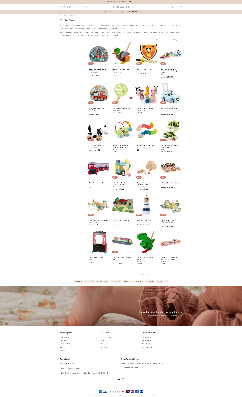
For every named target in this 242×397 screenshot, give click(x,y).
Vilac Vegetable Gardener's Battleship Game (170, 146)
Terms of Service (147, 347)
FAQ (61, 347)
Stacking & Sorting (102, 281)
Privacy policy (120, 394)
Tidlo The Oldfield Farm (121, 220)
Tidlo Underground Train (97, 183)
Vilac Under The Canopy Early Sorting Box (121, 183)
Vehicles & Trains (89, 281)
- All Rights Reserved (98, 395)
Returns (62, 350)
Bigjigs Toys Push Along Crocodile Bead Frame (121, 146)
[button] (70, 7)
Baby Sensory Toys (162, 281)
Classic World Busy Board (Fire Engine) (97, 109)
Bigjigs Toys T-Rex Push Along (145, 258)
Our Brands (104, 344)
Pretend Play (78, 281)
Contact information (153, 394)
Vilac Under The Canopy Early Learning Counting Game (169, 70)
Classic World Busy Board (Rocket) (97, 70)
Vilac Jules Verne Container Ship (122, 258)
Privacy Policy (146, 337)
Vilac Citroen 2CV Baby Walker (169, 109)
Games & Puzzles (115, 281)
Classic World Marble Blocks (98, 220)
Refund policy (146, 344)
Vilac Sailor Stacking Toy (145, 220)
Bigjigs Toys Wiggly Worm (145, 145)
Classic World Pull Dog (96, 145)
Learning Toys (150, 281)
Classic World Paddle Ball (121, 108)
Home (61, 15)
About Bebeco (64, 337)
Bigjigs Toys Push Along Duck (121, 70)
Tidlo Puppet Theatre (96, 257)
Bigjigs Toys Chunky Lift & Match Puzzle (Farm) (170, 258)
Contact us (63, 340)
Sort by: (151, 40)
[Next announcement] (182, 2)
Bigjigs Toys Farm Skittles (145, 108)
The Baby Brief (106, 337)
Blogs (102, 340)
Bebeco (90, 395)
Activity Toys (139, 281)
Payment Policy (147, 340)
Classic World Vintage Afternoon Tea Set (168, 221)
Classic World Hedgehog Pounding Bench (145, 183)
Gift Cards (104, 347)
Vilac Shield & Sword (144, 69)
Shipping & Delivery (66, 344)
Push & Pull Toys (128, 281)
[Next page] (147, 274)
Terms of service (130, 394)
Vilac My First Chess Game (170, 183)
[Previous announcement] (60, 2)
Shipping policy (141, 394)
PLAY (65, 15)
